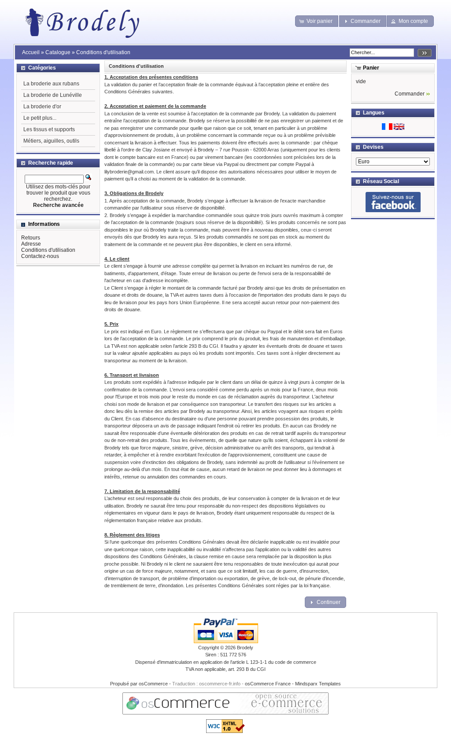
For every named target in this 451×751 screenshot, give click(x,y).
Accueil (31, 52)
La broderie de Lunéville (52, 95)
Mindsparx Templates (318, 683)
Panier (371, 68)
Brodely (245, 647)
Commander (410, 94)
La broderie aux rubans (51, 84)
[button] (317, 21)
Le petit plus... (39, 118)
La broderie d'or (42, 106)
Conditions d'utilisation (103, 52)
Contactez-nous (40, 256)
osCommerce (153, 683)
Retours (30, 238)
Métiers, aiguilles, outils (51, 141)
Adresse (31, 244)
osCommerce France (268, 683)
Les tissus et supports (49, 129)
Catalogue (57, 52)
